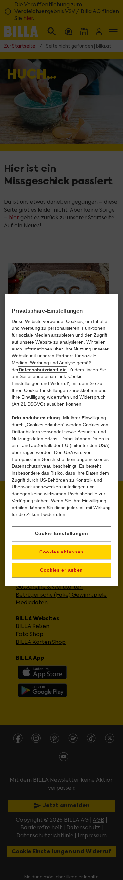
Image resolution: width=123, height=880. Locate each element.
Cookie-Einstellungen (61, 533)
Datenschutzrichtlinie (43, 369)
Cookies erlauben (61, 570)
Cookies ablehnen (61, 551)
